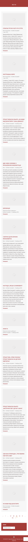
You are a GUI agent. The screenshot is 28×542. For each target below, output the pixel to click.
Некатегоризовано (6, 30)
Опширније (5, 50)
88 (13, 516)
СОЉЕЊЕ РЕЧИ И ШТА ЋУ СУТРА (13, 28)
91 (22, 516)
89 (16, 516)
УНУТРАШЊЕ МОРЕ (9, 74)
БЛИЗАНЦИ (6, 208)
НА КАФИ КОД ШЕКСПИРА (11, 503)
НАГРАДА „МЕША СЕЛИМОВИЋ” (13, 285)
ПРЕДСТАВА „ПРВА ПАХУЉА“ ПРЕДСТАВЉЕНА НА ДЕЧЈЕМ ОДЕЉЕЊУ (12, 359)
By (15, 30)
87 (10, 516)
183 (12, 517)
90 (19, 516)
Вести (4, 123)
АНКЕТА (5, 328)
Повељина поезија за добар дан (9, 210)
